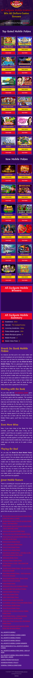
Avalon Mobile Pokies (8, 583)
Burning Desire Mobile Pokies (11, 542)
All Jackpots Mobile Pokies (10, 637)
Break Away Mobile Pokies (10, 594)
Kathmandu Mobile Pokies (10, 558)
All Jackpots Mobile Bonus (10, 640)
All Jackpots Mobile (8, 632)
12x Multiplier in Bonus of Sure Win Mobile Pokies (17, 602)
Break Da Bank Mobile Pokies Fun (12, 600)
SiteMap (16, 675)
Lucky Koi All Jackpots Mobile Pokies (13, 531)
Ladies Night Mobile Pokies (10, 597)
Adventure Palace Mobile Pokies (12, 560)
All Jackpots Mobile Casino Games (13, 635)
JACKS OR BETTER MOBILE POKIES (14, 589)
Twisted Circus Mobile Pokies (11, 550)
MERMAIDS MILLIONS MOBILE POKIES (15, 586)
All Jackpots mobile (21, 392)
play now (8, 52)
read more (8, 49)
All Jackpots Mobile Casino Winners (14, 643)
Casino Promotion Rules (10, 659)
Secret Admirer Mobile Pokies (11, 605)
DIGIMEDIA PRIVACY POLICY (9, 662)
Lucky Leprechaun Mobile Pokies (12, 544)
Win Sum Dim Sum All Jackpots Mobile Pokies (16, 534)
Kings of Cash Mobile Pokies (11, 547)
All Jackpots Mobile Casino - (16, 13)
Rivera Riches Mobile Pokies (11, 608)
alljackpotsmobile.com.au (21, 671)
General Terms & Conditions (11, 665)
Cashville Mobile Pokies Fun (10, 591)
